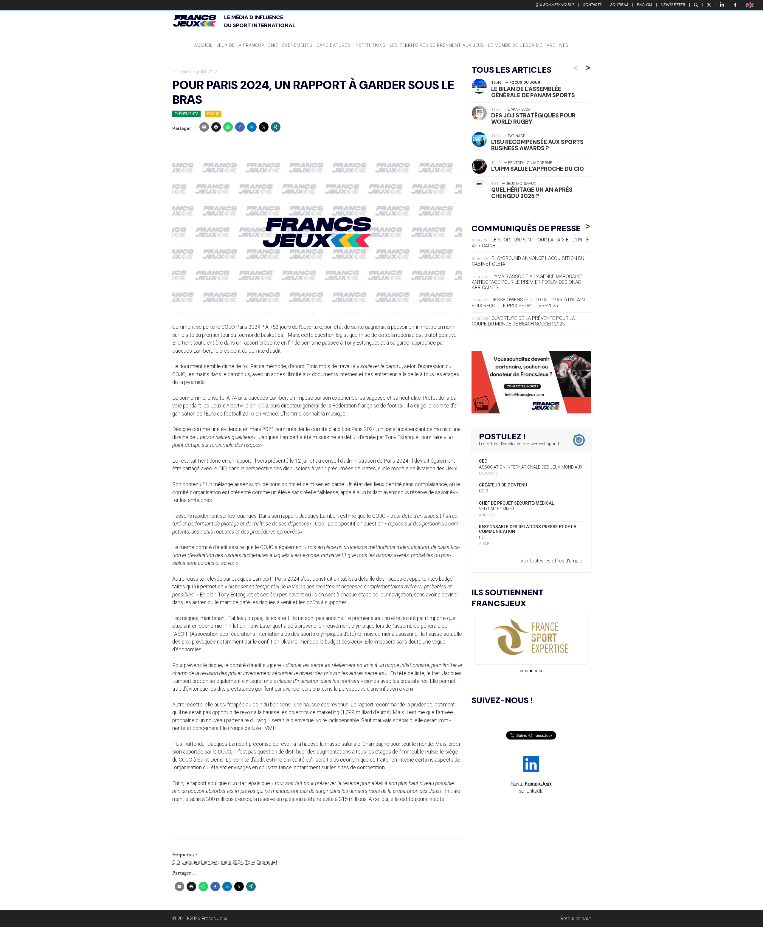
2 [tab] (526, 671)
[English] (750, 4)
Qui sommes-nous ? (555, 4)
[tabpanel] (531, 637)
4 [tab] (536, 671)
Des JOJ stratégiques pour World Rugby (533, 118)
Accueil (203, 45)
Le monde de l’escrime (515, 45)
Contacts (592, 4)
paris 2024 (232, 862)
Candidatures (333, 45)
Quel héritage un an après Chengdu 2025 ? (532, 193)
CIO (176, 862)
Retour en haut (575, 918)
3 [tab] (531, 671)
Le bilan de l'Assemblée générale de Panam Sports (533, 92)
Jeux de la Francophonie (247, 45)
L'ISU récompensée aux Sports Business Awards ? (537, 145)
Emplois (644, 4)
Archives (558, 45)
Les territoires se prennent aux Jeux (437, 45)
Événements (297, 45)
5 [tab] (540, 671)
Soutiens (619, 4)
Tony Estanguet (261, 862)
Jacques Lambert (200, 862)
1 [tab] (521, 671)
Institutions (370, 45)
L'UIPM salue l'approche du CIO (537, 169)
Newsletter (673, 4)
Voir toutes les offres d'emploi (551, 561)
